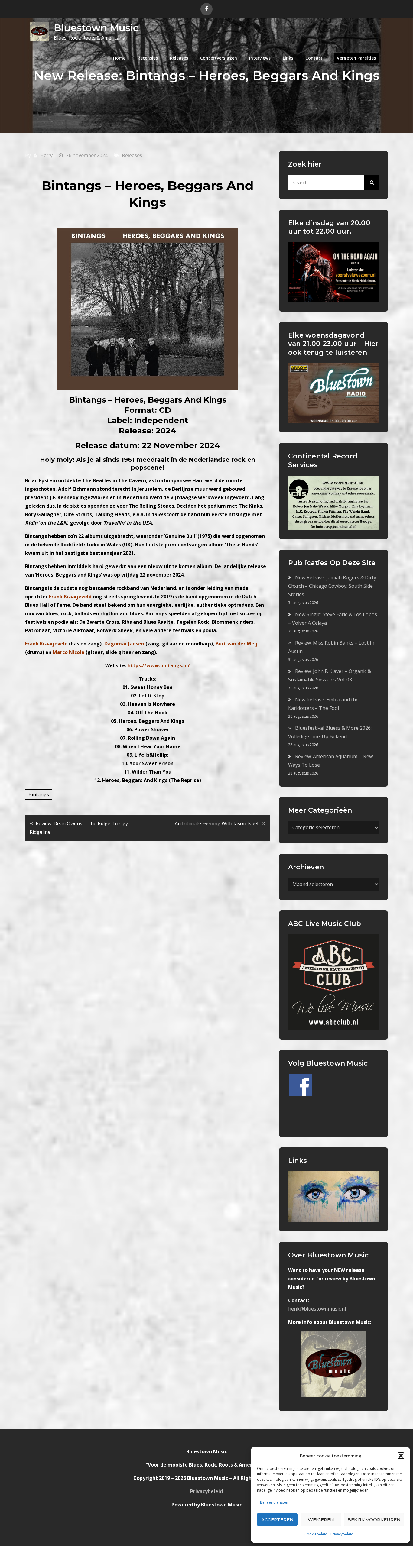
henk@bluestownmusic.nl (317, 1308)
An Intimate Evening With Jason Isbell (217, 823)
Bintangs (38, 794)
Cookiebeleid (315, 1534)
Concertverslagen (218, 58)
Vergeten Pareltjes (356, 58)
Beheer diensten (274, 1502)
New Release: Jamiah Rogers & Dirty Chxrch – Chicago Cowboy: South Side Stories (332, 586)
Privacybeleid (341, 1534)
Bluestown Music (96, 28)
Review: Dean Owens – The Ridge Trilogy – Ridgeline (81, 827)
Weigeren (321, 1519)
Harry (46, 155)
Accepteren (277, 1519)
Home (119, 58)
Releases (179, 58)
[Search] (371, 182)
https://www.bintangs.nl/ (159, 665)
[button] (401, 1456)
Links (288, 58)
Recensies (148, 58)
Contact (314, 58)
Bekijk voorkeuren (374, 1519)
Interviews (260, 58)
